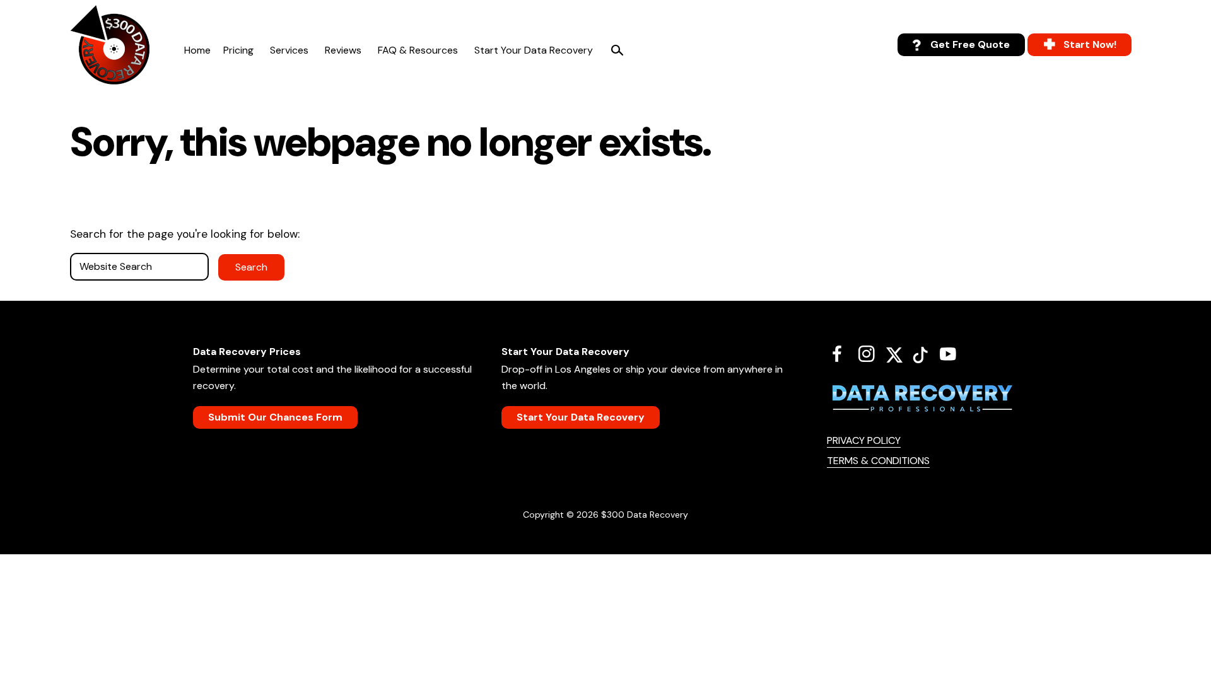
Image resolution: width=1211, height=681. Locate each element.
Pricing (238, 50)
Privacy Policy (864, 440)
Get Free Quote (970, 44)
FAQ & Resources (418, 50)
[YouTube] (953, 353)
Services (289, 50)
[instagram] (871, 353)
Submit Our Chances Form (275, 417)
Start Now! (1089, 44)
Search (617, 50)
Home (197, 50)
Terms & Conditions (878, 460)
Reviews (343, 50)
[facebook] (842, 353)
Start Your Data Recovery (533, 50)
